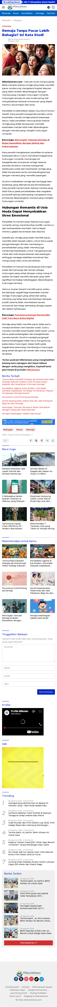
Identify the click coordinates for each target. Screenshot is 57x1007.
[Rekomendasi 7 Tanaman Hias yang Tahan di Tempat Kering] (42, 514)
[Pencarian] (53, 7)
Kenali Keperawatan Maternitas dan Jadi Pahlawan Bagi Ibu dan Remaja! (27, 402)
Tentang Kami (12, 987)
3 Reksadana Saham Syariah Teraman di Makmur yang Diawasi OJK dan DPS (13, 499)
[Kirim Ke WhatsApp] (53, 441)
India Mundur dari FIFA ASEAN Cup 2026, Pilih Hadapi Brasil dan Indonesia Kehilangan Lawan (31, 823)
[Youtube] (31, 979)
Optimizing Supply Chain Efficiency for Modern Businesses (12, 526)
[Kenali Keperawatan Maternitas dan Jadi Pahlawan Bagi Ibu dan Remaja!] (42, 579)
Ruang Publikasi (38, 993)
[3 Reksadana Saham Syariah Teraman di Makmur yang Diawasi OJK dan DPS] (14, 487)
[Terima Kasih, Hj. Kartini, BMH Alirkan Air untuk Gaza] (11, 883)
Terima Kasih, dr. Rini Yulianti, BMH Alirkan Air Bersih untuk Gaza (35, 919)
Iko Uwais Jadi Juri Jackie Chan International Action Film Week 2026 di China (30, 853)
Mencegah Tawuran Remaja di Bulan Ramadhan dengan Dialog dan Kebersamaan (26, 143)
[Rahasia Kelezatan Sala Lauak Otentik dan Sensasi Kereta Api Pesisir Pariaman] (14, 459)
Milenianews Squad (42, 987)
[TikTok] (36, 979)
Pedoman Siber (17, 990)
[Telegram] (41, 979)
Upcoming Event (18, 993)
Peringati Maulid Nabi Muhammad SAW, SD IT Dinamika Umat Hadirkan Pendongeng (32, 907)
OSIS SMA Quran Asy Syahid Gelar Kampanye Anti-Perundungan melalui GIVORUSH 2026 (34, 894)
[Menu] (4, 7)
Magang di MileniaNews (36, 996)
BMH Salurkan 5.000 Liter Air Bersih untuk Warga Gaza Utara (35, 932)
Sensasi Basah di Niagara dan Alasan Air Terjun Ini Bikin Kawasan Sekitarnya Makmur (41, 471)
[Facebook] (16, 979)
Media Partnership (37, 990)
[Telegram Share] (47, 441)
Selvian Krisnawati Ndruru (19, 39)
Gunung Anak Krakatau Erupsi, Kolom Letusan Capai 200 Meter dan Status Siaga (31, 863)
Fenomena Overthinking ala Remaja (20, 397)
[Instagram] (26, 979)
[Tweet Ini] (36, 441)
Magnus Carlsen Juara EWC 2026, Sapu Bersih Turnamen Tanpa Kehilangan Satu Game (31, 843)
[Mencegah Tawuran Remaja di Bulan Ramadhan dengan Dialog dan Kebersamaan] (14, 606)
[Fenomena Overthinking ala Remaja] (14, 579)
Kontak (25, 987)
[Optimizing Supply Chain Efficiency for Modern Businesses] (14, 514)
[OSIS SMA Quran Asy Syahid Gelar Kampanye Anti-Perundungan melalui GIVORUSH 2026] (11, 895)
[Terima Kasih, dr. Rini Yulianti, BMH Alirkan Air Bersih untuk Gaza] (11, 920)
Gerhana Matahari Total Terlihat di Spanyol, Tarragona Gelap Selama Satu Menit (29, 814)
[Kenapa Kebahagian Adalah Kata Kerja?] (42, 606)
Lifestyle (6, 26)
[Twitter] (21, 979)
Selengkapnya (27, 943)
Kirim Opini (15, 996)
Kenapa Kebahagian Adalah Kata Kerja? (21, 413)
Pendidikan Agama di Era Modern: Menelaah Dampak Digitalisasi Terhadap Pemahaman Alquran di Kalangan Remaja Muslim (28, 390)
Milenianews (33, 369)
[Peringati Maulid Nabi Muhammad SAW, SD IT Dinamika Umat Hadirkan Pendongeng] (11, 908)
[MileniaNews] (17, 7)
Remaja (30, 429)
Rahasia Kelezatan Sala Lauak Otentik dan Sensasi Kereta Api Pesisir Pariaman (13, 471)
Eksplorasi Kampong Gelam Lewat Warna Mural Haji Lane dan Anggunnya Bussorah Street (41, 499)
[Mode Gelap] (48, 7)
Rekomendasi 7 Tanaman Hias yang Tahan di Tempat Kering (42, 526)
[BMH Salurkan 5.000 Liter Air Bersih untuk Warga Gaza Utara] (11, 933)
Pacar (19, 429)
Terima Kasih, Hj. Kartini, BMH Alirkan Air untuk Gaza (28, 833)
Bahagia (8, 429)
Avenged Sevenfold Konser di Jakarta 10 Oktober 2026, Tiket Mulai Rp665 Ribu (28, 804)
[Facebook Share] (31, 441)
